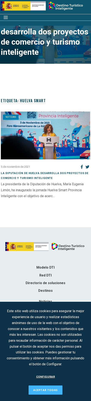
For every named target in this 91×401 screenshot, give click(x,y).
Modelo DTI (45, 267)
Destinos (45, 291)
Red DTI (45, 275)
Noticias (11, 117)
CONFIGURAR (45, 376)
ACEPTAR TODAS (45, 390)
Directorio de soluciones (45, 283)
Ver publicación (12, 202)
